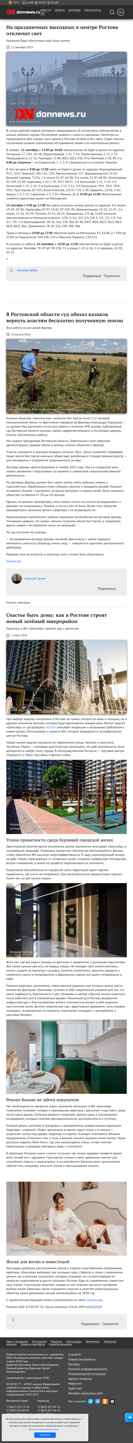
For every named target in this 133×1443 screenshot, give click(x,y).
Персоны (56, 1341)
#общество (13, 561)
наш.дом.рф (94, 1300)
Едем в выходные (17, 1341)
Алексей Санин (35, 578)
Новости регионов (60, 1344)
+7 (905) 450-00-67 (17, 1410)
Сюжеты (60, 10)
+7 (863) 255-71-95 (17, 1407)
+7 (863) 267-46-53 (48, 1410)
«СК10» (51, 727)
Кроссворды (74, 1341)
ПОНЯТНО (45, 1435)
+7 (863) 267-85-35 (48, 1407)
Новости (45, 10)
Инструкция (39, 1341)
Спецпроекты (92, 10)
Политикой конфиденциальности (44, 1429)
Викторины (93, 1341)
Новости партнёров (33, 1344)
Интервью (74, 10)
